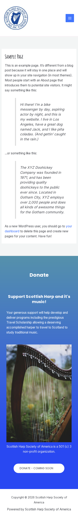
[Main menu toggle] (70, 18)
